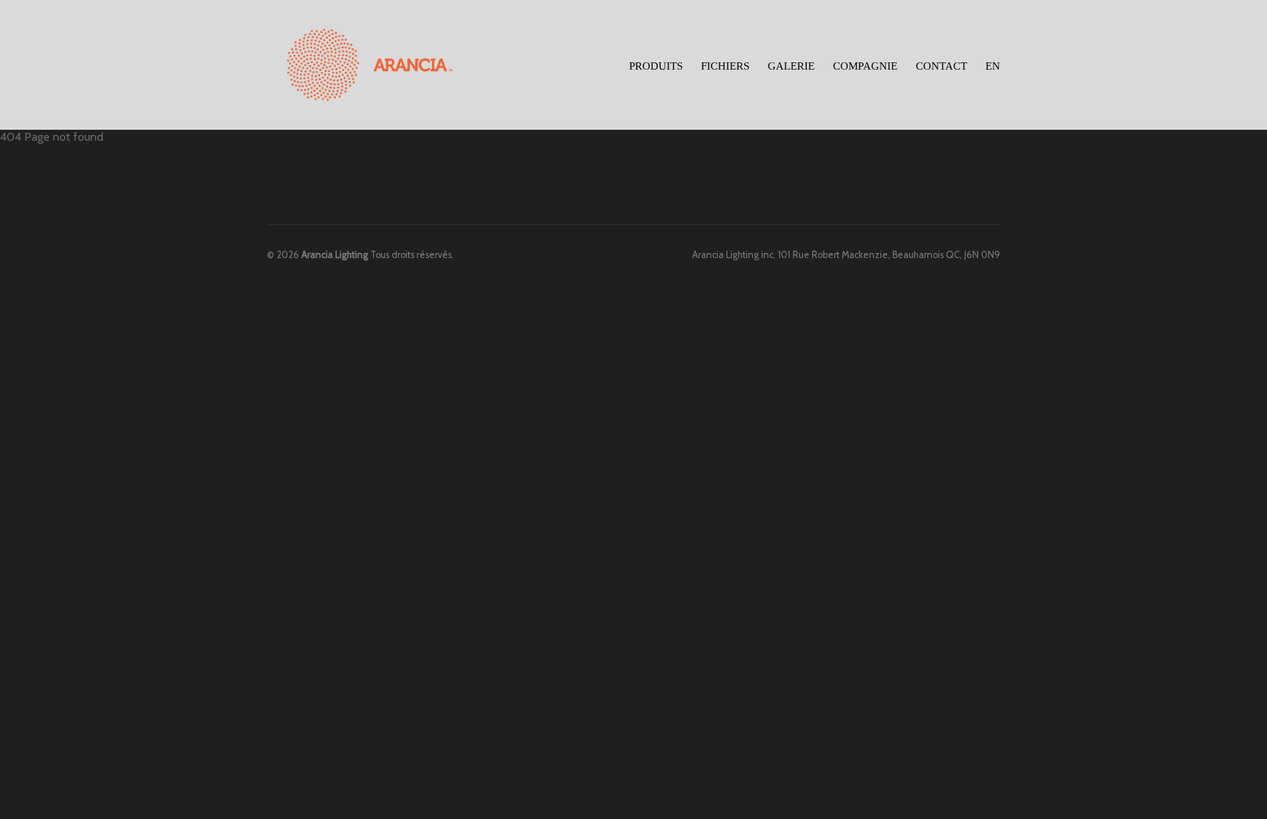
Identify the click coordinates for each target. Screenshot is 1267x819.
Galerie (791, 66)
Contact (941, 66)
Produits (656, 64)
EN (992, 66)
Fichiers (725, 66)
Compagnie (865, 66)
